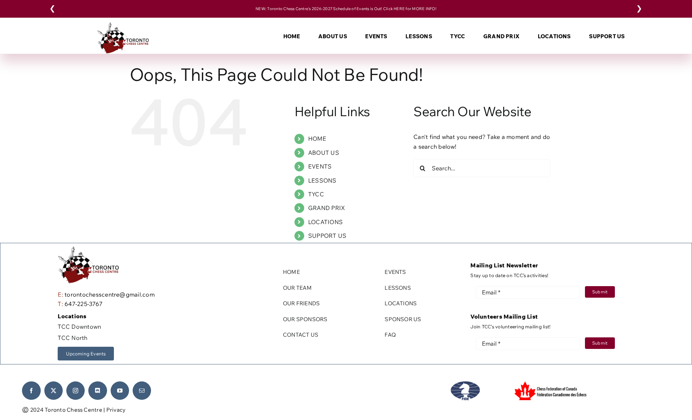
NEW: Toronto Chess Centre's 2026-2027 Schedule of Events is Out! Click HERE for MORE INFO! (346, 8)
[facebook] (31, 390)
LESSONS (322, 180)
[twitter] (53, 390)
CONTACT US (300, 334)
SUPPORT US (327, 235)
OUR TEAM (297, 287)
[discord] (97, 390)
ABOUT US (323, 152)
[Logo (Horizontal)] (122, 25)
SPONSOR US (403, 319)
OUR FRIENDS (301, 303)
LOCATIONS (325, 222)
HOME (317, 138)
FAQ (390, 334)
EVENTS (320, 166)
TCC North (72, 337)
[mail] (142, 390)
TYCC (316, 194)
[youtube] (120, 390)
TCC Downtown (79, 326)
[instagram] (75, 390)
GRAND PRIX (326, 207)
